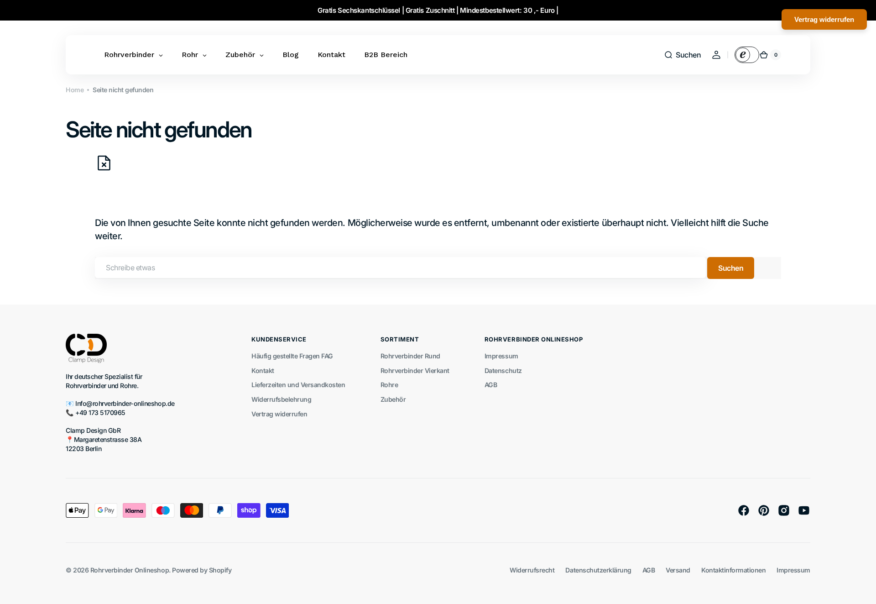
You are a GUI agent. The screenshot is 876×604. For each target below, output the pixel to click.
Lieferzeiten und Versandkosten (298, 385)
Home (74, 90)
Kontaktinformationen (733, 570)
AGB (491, 385)
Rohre (389, 385)
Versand (678, 570)
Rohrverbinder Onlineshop (129, 570)
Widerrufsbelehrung (281, 399)
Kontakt (262, 370)
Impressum (501, 356)
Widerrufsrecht (532, 570)
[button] (682, 55)
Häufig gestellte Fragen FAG (292, 356)
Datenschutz (503, 370)
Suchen (730, 268)
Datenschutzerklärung (598, 570)
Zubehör (393, 399)
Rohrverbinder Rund (410, 356)
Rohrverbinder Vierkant (415, 370)
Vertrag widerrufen (279, 414)
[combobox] (400, 267)
